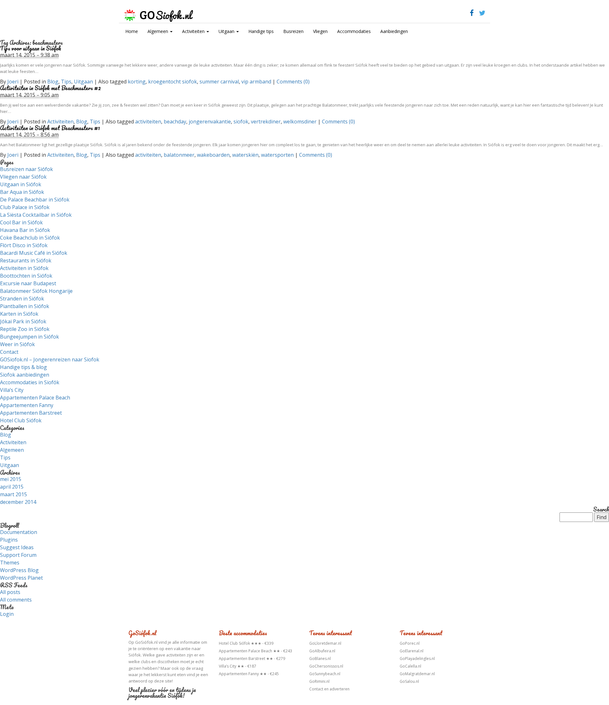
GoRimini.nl (319, 681)
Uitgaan (227, 31)
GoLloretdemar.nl (325, 643)
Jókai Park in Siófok (23, 321)
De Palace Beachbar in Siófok (34, 199)
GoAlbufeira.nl (322, 651)
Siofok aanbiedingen (24, 374)
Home (131, 31)
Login (7, 613)
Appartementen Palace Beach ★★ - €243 (255, 651)
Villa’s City (11, 389)
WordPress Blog (19, 570)
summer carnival (219, 81)
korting (137, 81)
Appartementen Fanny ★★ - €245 (249, 673)
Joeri (12, 81)
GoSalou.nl (409, 681)
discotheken (168, 661)
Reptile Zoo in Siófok (24, 329)
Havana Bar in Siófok (25, 230)
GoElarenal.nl (411, 651)
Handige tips (261, 31)
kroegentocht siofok (172, 81)
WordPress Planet (21, 577)
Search (601, 509)
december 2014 (18, 501)
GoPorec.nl (410, 643)
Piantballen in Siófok (24, 306)
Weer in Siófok (17, 344)
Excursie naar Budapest (28, 283)
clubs (145, 661)
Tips (66, 81)
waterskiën (245, 154)
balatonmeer (179, 154)
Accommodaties (354, 31)
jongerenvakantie (210, 121)
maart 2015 (13, 494)
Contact (9, 351)
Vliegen (320, 31)
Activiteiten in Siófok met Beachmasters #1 (50, 127)
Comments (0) (293, 81)
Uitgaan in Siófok (20, 184)
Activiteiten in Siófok (24, 268)
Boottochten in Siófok (26, 275)
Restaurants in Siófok (25, 260)
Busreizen (293, 31)
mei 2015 (10, 479)
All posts (10, 592)
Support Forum (18, 554)
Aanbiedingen (394, 31)
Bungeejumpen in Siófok (29, 336)
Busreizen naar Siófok (26, 169)
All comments (16, 599)
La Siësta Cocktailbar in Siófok (36, 214)
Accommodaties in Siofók (29, 382)
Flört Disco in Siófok (24, 245)
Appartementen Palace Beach (35, 397)
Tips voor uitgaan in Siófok (30, 48)
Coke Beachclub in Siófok (30, 237)
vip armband (256, 81)
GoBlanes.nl (320, 658)
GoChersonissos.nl (326, 666)
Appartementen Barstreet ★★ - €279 (252, 658)
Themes (9, 562)
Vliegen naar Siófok (23, 176)
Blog (52, 81)
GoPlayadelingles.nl (417, 658)
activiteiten (148, 121)
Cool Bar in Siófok (21, 222)
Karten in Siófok (19, 313)
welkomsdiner (300, 121)
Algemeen (158, 31)
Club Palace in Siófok (24, 207)
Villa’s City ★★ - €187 (237, 666)
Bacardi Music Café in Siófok (33, 252)
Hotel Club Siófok (21, 420)
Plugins (9, 539)
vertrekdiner (266, 121)
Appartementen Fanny (26, 405)
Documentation (18, 532)
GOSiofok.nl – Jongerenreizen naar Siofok (49, 359)
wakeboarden (213, 154)
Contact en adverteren (329, 689)
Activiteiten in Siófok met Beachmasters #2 (50, 87)
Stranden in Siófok (22, 298)
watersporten (277, 154)
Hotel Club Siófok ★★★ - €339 (246, 643)
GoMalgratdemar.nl (417, 673)
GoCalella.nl (410, 666)
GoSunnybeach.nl (324, 673)
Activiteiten (194, 31)
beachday (175, 121)
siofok (240, 121)
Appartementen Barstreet (31, 412)
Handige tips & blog (23, 367)
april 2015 (11, 486)
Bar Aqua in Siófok (22, 191)
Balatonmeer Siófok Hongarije (36, 290)
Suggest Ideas (17, 547)
